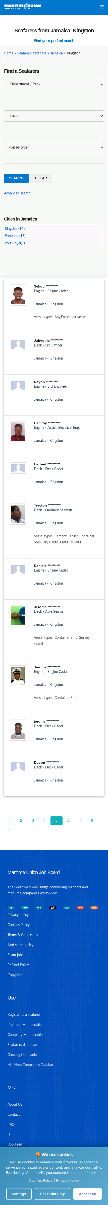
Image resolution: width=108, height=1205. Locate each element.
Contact (14, 1114)
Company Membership (25, 1035)
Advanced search (17, 193)
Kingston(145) (15, 229)
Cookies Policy (41, 1180)
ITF (10, 1134)
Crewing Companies (23, 1055)
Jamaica (56, 53)
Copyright (15, 975)
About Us (15, 1104)
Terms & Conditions (23, 935)
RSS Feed (15, 1144)
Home (8, 53)
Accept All (87, 1194)
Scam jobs (15, 955)
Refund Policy (18, 965)
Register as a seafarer (24, 1015)
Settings (19, 1194)
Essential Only (52, 1194)
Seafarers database (31, 53)
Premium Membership (25, 1025)
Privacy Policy (67, 1180)
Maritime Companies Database (31, 1065)
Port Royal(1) (15, 243)
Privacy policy (18, 915)
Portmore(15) (15, 236)
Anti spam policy (20, 945)
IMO (11, 1124)
